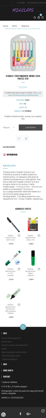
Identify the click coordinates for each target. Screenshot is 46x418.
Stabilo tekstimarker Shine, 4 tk (30, 237)
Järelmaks (6, 341)
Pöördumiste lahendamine (14, 345)
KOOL (14, 26)
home (5, 26)
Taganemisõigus (9, 359)
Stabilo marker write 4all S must (10, 237)
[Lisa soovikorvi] (19, 138)
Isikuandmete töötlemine (13, 352)
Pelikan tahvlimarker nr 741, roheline (10, 272)
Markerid (25, 26)
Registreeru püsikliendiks (27, 95)
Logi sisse (21, 3)
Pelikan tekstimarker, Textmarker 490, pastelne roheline (10, 308)
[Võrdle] (26, 138)
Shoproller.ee (5, 402)
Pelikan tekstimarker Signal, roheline (30, 272)
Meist (4, 349)
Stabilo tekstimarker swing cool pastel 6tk (22, 29)
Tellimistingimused (10, 356)
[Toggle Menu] (43, 17)
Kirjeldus (9, 165)
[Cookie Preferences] (3, 414)
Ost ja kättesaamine (11, 338)
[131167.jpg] (23, 53)
